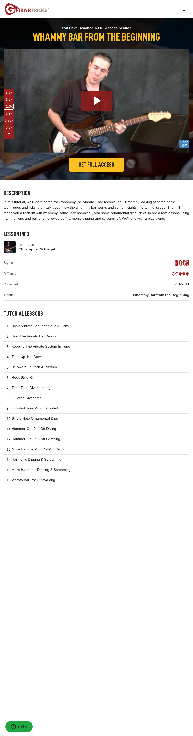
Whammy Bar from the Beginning (161, 295)
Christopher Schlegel (37, 249)
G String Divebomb (27, 398)
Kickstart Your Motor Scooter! (35, 408)
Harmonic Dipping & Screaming (36, 459)
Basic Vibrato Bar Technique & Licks (40, 326)
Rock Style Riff (23, 377)
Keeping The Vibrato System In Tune (41, 346)
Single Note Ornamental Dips (35, 418)
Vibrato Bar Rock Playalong (33, 480)
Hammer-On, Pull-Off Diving (34, 429)
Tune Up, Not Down (27, 357)
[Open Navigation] (183, 9)
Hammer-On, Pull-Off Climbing (36, 439)
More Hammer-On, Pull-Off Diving (38, 449)
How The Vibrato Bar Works (34, 336)
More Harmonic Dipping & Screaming (41, 470)
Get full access (96, 165)
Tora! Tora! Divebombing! (32, 388)
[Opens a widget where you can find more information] (19, 727)
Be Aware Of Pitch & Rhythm (34, 367)
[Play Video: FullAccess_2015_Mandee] (96, 101)
